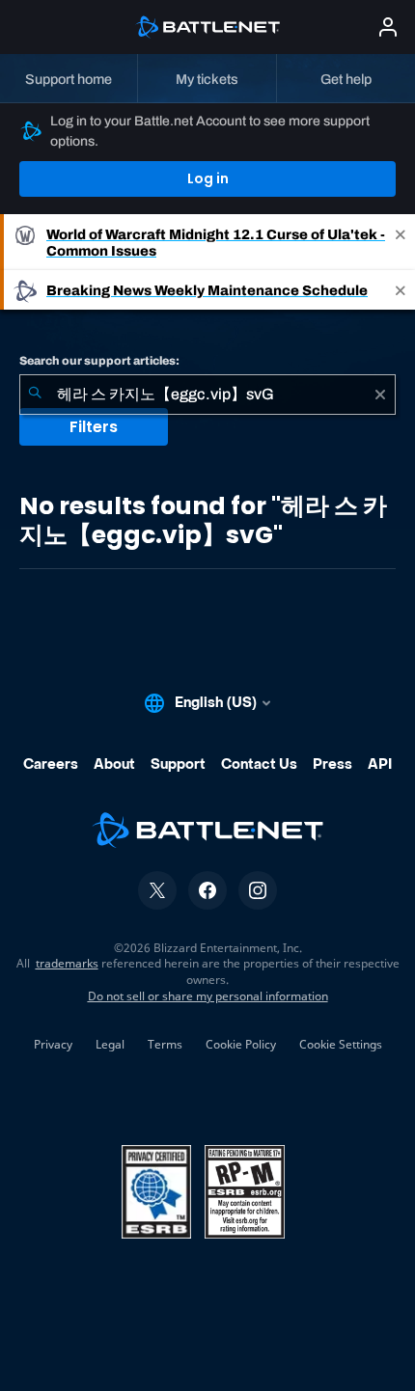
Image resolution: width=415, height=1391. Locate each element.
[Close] (400, 242)
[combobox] (207, 394)
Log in (208, 178)
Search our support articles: (99, 361)
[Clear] (380, 394)
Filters (93, 427)
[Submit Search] (34, 394)
